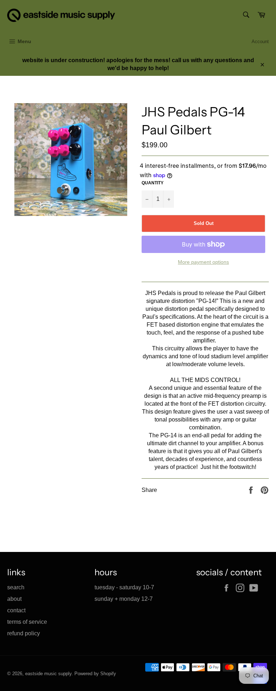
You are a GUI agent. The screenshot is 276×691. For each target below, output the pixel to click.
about (14, 599)
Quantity (153, 182)
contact (16, 610)
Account (260, 41)
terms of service (27, 622)
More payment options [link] (203, 262)
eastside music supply (48, 673)
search (15, 587)
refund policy (23, 633)
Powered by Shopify (95, 673)
